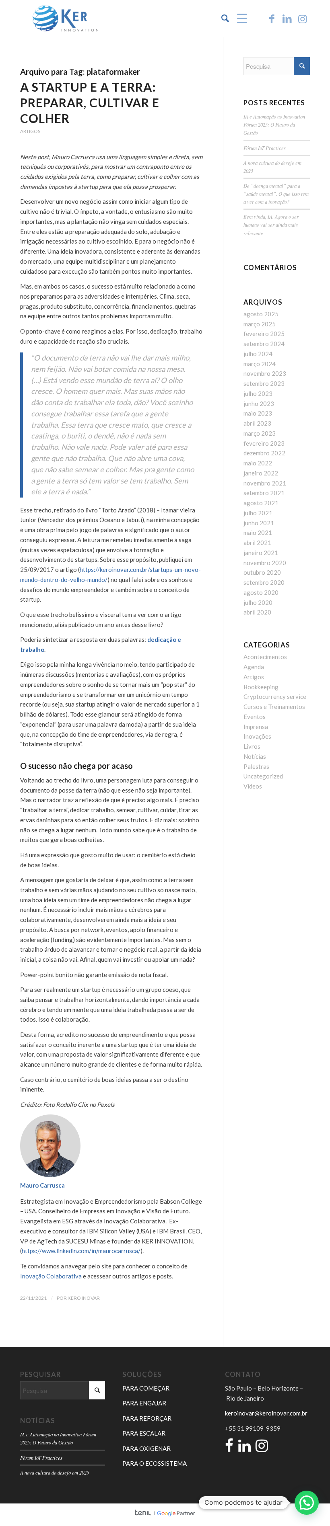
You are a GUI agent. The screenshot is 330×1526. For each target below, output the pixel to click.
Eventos (254, 716)
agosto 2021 (260, 502)
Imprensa (255, 726)
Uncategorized (263, 776)
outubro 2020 (262, 572)
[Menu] (238, 18)
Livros (251, 746)
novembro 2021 (264, 483)
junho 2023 (258, 403)
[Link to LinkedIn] (287, 18)
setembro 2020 (264, 582)
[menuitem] (221, 18)
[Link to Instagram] (302, 18)
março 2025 (259, 324)
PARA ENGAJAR (144, 1403)
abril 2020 (257, 612)
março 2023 (259, 433)
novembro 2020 (264, 562)
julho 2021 (257, 512)
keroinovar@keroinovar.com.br (266, 1413)
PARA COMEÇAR (145, 1388)
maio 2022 (257, 463)
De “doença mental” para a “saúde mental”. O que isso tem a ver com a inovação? (276, 193)
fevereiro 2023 (264, 443)
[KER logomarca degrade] (65, 18)
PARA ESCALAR (143, 1433)
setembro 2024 (264, 343)
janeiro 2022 (260, 473)
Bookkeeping (260, 686)
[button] (307, 1503)
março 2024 (259, 363)
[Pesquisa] (221, 18)
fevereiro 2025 (264, 333)
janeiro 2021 (260, 552)
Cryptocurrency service (274, 696)
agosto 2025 (260, 313)
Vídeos (252, 786)
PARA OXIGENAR (146, 1448)
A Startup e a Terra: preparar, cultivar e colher (89, 102)
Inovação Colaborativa (51, 1276)
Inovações (257, 736)
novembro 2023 (264, 373)
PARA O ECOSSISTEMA (154, 1463)
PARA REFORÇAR (146, 1418)
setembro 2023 (264, 383)
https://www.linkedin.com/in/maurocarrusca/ (81, 1250)
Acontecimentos (265, 656)
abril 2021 (257, 542)
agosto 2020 (260, 592)
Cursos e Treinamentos (274, 706)
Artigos (30, 131)
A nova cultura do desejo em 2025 (54, 1472)
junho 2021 (258, 522)
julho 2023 (257, 393)
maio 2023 (257, 413)
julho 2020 (257, 602)
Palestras (256, 766)
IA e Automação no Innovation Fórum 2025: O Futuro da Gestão (274, 124)
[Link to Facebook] (272, 18)
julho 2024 (257, 353)
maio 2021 (257, 532)
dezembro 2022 (264, 453)
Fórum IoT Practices (264, 147)
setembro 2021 (264, 492)
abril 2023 (257, 423)
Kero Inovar (84, 1298)
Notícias (254, 756)
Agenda (253, 666)
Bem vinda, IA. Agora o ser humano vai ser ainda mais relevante (271, 224)
